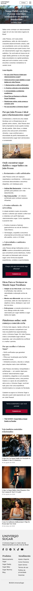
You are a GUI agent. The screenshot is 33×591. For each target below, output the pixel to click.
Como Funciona (23, 562)
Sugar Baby (6, 567)
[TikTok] (18, 550)
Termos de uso (23, 567)
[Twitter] (14, 550)
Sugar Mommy (7, 570)
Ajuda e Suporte (23, 559)
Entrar (24, 3)
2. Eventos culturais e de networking (16, 88)
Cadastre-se (16, 274)
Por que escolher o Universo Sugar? (16, 106)
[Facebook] (3, 550)
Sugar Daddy (6, 564)
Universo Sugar (16, 22)
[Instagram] (7, 550)
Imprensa (21, 575)
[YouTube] (22, 550)
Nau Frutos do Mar (10, 196)
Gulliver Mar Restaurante (12, 188)
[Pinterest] (10, 550)
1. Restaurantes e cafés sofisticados (16, 85)
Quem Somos (22, 565)
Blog (3, 572)
